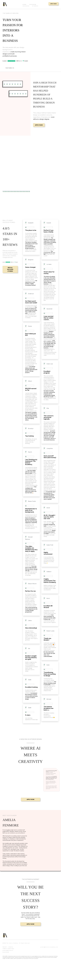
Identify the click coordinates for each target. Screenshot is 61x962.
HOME (25, 4)
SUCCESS (26, 6)
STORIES (35, 6)
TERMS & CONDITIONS (8, 948)
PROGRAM (32, 4)
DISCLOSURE (6, 952)
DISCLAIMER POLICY (8, 950)
